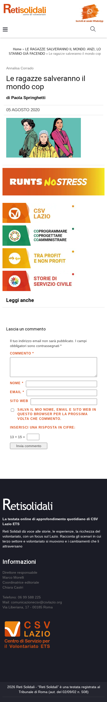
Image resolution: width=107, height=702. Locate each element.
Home (17, 49)
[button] (95, 30)
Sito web (19, 401)
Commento (22, 353)
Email (17, 392)
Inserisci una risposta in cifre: (42, 427)
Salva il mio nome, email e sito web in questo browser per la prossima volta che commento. (56, 414)
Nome (16, 383)
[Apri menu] (5, 30)
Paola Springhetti (28, 97)
